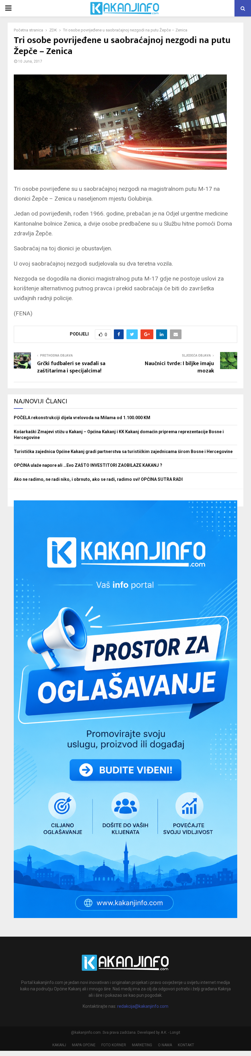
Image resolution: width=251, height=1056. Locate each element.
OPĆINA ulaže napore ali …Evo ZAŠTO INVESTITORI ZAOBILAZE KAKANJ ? (88, 465)
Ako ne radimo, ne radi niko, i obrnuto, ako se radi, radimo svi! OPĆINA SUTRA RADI (98, 479)
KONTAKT (186, 1045)
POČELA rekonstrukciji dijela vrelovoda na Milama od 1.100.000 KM (82, 417)
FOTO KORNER (113, 1045)
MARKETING (142, 1045)
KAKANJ (59, 1045)
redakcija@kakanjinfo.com (142, 1006)
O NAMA (165, 1045)
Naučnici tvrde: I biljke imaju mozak (179, 367)
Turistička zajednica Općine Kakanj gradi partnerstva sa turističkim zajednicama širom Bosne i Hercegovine (123, 451)
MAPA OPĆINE (84, 1045)
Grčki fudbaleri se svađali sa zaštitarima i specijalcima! (71, 367)
